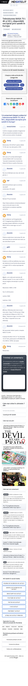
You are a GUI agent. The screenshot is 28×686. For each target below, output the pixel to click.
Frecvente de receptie (8, 12)
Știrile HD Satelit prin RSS (14, 615)
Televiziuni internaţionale (9, 15)
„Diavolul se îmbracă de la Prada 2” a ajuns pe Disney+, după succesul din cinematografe (13, 427)
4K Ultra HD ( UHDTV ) (8, 10)
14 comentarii (6, 29)
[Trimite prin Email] (14, 107)
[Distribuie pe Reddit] (20, 104)
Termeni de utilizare (14, 644)
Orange (4, 629)
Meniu (4, 2)
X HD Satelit (14, 606)
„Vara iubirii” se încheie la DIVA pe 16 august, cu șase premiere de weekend (13, 469)
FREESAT (8, 626)
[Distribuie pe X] (8, 104)
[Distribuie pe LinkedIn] (17, 104)
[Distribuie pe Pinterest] (23, 104)
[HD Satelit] (18, 2)
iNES (21, 629)
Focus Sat (14, 626)
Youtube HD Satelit (14, 598)
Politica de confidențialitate (14, 649)
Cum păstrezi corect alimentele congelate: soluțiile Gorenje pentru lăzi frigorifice (13, 448)
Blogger (16, 657)
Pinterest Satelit (14, 611)
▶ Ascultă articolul (16, 29)
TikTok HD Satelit (14, 602)
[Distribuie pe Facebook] (5, 104)
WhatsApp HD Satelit (14, 593)
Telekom (10, 629)
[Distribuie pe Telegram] (14, 104)
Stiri (16, 12)
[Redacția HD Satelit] (4, 35)
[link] (14, 434)
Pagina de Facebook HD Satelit (14, 583)
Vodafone (16, 629)
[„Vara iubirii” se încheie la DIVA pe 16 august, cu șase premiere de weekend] (14, 479)
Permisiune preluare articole (14, 639)
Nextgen (20, 626)
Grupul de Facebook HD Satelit (14, 588)
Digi (3, 626)
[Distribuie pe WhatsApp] (11, 104)
